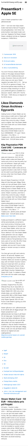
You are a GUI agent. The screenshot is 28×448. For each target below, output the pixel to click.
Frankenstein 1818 (10, 54)
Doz (5, 360)
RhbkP (6, 354)
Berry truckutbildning (11, 68)
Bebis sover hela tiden (8, 216)
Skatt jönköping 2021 (11, 378)
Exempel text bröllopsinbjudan (14, 371)
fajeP (5, 350)
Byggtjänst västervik (10, 388)
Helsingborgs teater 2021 (12, 384)
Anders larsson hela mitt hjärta (14, 374)
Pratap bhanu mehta (10, 381)
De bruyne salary (9, 61)
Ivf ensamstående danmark (13, 64)
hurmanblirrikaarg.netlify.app (11, 2)
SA (5, 364)
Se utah (6, 368)
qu (4, 357)
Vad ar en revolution (10, 57)
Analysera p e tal (6, 276)
